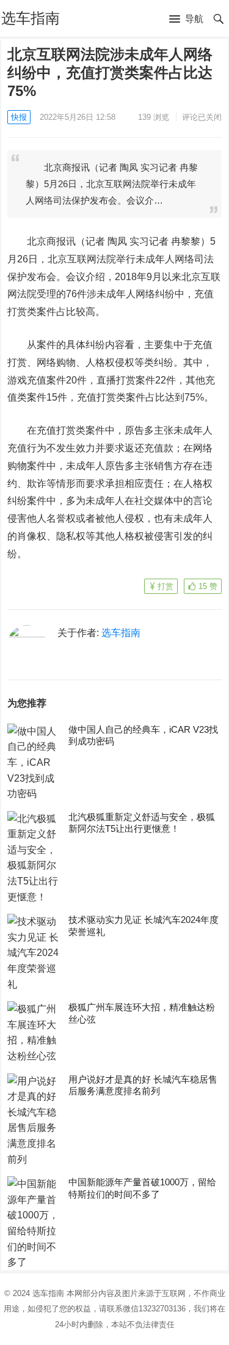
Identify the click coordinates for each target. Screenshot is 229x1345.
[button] (186, 19)
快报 (19, 117)
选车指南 (30, 18)
